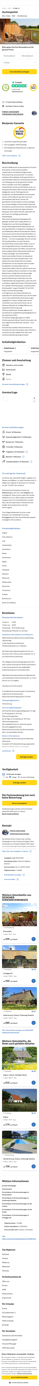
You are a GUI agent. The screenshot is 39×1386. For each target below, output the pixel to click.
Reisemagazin (7, 1316)
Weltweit (6, 1266)
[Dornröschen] (19, 914)
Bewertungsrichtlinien (10, 814)
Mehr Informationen (9, 156)
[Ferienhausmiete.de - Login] (26, 2)
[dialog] (19, 1368)
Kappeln (27, 493)
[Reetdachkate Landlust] (19, 1058)
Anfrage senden (26, 757)
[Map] (19, 409)
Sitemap (5, 1270)
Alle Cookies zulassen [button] (19, 1377)
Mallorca (5, 1262)
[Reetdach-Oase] (19, 956)
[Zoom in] (34, 398)
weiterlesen (6, 751)
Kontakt (5, 1325)
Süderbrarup (7, 493)
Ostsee (5, 1258)
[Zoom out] (34, 401)
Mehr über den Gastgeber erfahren (15, 851)
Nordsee (5, 1254)
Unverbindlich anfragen (19, 72)
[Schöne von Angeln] (19, 998)
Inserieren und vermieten (12, 1335)
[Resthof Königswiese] (19, 1142)
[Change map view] (5, 399)
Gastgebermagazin (9, 1339)
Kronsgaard (6, 517)
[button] (31, 2)
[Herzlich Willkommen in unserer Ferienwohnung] (19, 31)
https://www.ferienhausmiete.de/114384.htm (19, 1239)
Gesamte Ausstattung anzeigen (13, 384)
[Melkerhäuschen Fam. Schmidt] (19, 1100)
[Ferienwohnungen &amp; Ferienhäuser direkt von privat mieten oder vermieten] (3, 2)
